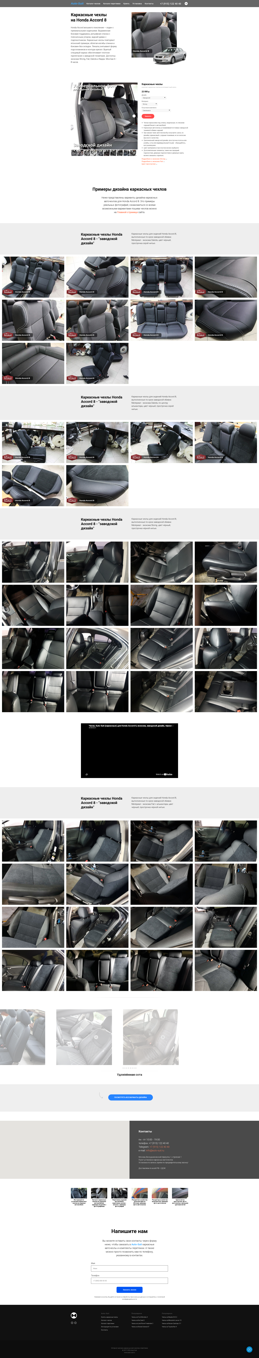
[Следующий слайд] (134, 116)
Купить (126, 4)
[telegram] (75, 1323)
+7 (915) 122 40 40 (170, 3)
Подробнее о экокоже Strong (153, 159)
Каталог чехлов (93, 4)
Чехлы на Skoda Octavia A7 (140, 1327)
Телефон (95, 1275)
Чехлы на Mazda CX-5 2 (169, 1317)
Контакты (149, 4)
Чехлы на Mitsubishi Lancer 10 (171, 1320)
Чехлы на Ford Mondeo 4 (140, 1317)
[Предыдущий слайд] (74, 116)
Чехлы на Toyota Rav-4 (169, 1327)
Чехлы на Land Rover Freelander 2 (142, 1323)
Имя (93, 1263)
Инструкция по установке (109, 1327)
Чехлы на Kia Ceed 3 (138, 1320)
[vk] (186, 3)
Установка (137, 4)
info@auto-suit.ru (155, 1150)
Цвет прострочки (149, 164)
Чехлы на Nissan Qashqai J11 (171, 1323)
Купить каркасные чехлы (109, 1317)
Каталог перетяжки (111, 4)
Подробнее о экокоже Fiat (152, 161)
